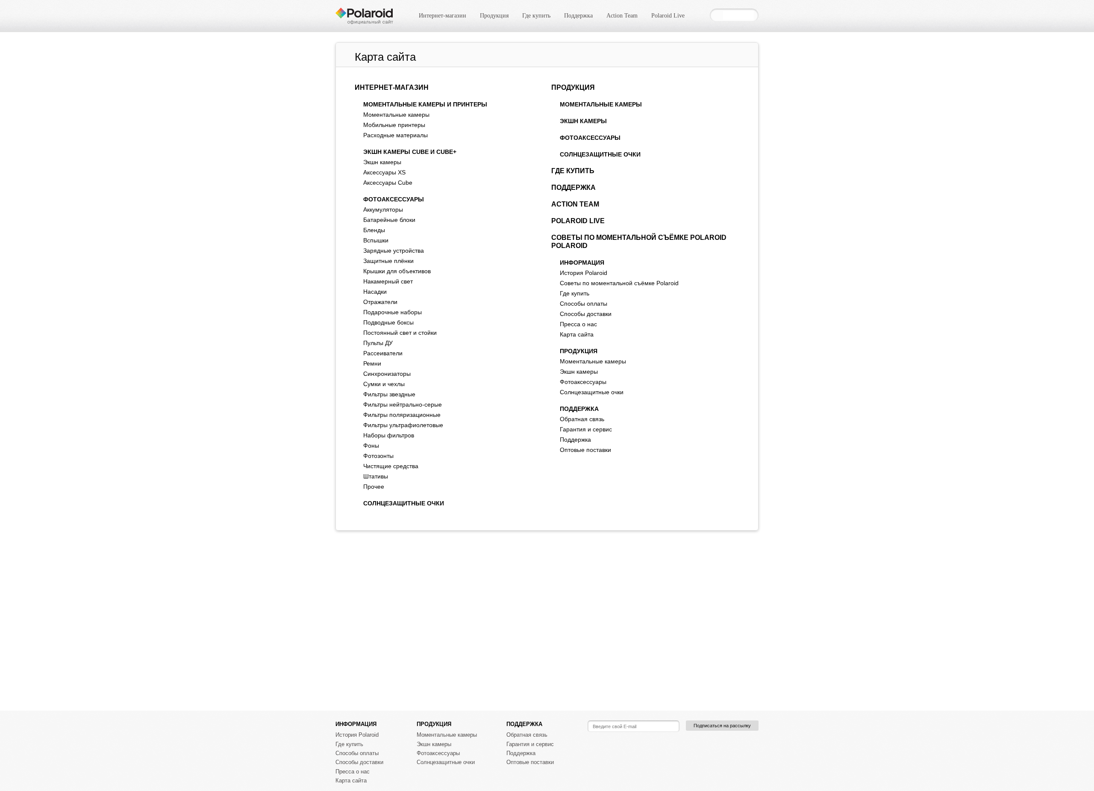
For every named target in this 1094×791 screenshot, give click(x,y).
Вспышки (375, 240)
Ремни (372, 363)
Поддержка (578, 15)
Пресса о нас (578, 324)
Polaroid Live (668, 15)
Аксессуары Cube (387, 182)
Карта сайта (577, 334)
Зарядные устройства (393, 250)
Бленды (374, 230)
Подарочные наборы (392, 312)
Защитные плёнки (388, 260)
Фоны (371, 445)
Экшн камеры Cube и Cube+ (409, 151)
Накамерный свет (388, 281)
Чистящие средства (390, 466)
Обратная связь (582, 419)
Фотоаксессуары (393, 199)
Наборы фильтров (388, 435)
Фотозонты (378, 455)
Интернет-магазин (442, 15)
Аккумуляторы (383, 209)
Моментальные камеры (396, 114)
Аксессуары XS (384, 172)
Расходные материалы (395, 135)
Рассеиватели (383, 353)
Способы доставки (586, 313)
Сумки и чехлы (384, 384)
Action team (575, 204)
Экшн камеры (382, 162)
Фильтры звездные (389, 394)
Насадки (375, 291)
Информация (582, 262)
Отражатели (380, 301)
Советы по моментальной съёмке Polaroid (638, 237)
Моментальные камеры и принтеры (425, 104)
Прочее (373, 486)
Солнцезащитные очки (403, 503)
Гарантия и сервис (586, 429)
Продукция (494, 15)
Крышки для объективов (397, 271)
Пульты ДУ (378, 342)
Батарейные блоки (389, 219)
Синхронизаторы (387, 373)
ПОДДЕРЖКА (579, 408)
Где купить (536, 15)
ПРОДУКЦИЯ (578, 351)
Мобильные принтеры (394, 124)
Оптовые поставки (585, 449)
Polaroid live (578, 220)
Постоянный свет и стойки (400, 332)
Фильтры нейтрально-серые (402, 404)
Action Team (622, 15)
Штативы (375, 476)
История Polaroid (583, 272)
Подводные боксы (388, 322)
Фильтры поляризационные (402, 414)
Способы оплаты (583, 303)
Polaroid (569, 245)
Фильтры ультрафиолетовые (403, 425)
